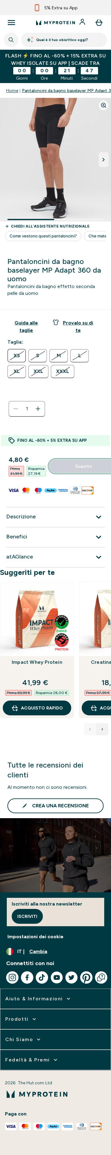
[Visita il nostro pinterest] (86, 977)
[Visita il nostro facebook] (27, 977)
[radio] (16, 355)
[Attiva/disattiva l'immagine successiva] (104, 159)
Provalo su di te (78, 326)
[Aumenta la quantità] (38, 408)
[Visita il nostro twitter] (71, 977)
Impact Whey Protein (37, 662)
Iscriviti (27, 916)
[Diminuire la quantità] (16, 408)
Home (12, 90)
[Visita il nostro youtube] (57, 977)
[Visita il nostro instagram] (12, 977)
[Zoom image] (104, 105)
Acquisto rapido (42, 707)
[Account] (82, 22)
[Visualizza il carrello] (99, 22)
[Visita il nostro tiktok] (42, 977)
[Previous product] (90, 729)
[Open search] (11, 39)
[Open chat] (101, 977)
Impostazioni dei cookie (35, 936)
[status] (27, 408)
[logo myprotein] (55, 22)
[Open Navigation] (11, 22)
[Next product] (102, 729)
